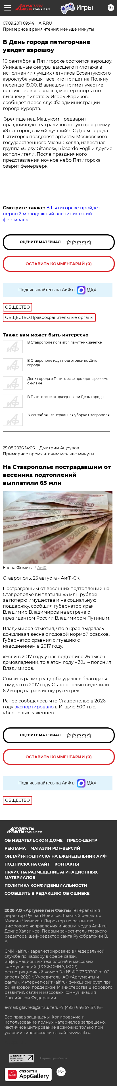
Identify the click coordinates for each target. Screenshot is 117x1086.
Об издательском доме (33, 840)
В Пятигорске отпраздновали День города (65, 397)
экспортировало (34, 707)
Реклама (15, 848)
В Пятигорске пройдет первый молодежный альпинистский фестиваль (51, 213)
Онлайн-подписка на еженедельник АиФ (55, 856)
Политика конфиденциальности (46, 885)
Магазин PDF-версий (55, 848)
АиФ (42, 567)
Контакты (67, 864)
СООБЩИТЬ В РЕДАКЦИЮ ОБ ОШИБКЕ (47, 893)
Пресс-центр (82, 840)
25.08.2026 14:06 (19, 448)
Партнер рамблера (53, 1058)
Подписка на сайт (27, 864)
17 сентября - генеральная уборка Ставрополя (68, 415)
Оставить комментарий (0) (59, 263)
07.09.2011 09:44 (18, 23)
